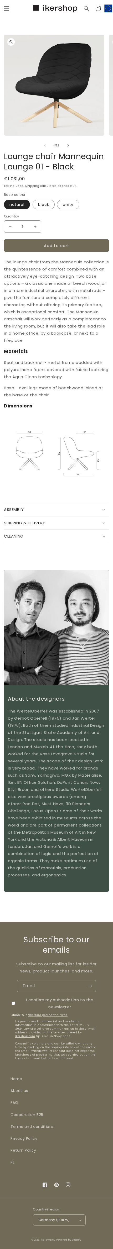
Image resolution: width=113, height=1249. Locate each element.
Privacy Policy (24, 1138)
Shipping (32, 186)
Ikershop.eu (47, 1239)
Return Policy (23, 1150)
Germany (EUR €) (54, 1219)
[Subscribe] (90, 986)
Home (16, 1078)
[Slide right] (68, 145)
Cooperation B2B (27, 1114)
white (68, 204)
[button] (6, 8)
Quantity (11, 216)
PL (12, 1162)
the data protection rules (48, 1015)
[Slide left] (45, 145)
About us (19, 1090)
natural (16, 204)
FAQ (14, 1102)
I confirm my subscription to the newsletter (59, 1003)
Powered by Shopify (68, 1239)
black (43, 204)
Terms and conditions (32, 1126)
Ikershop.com (25, 1036)
